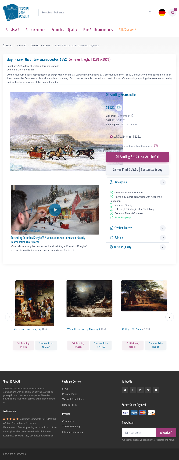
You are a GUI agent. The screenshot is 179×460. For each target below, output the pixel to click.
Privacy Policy (69, 394)
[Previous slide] (9, 317)
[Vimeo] (148, 390)
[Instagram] (140, 390)
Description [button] (120, 182)
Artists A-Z (12, 30)
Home (9, 45)
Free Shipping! (122, 217)
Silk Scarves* (127, 30)
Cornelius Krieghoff (40, 45)
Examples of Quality (64, 30)
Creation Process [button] (123, 228)
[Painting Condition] (131, 115)
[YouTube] (156, 390)
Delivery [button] (118, 237)
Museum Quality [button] (122, 247)
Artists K (21, 45)
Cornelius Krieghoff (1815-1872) (90, 60)
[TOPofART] (16, 12)
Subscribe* (166, 432)
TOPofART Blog (71, 426)
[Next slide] (169, 317)
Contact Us (68, 421)
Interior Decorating (72, 432)
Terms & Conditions (73, 399)
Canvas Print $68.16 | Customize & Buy (137, 170)
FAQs (65, 388)
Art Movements (35, 30)
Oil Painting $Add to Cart (137, 157)
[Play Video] (55, 209)
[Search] (150, 12)
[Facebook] (133, 390)
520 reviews (30, 423)
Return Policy (69, 404)
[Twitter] (125, 390)
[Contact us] (156, 146)
